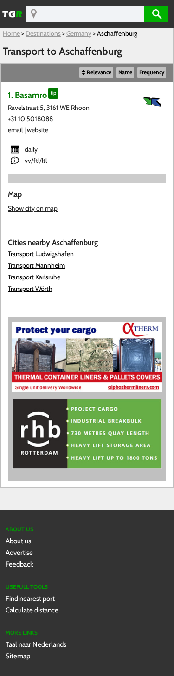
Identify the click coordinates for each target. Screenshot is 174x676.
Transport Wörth (30, 288)
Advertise (19, 552)
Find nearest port (30, 598)
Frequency (151, 72)
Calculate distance (32, 609)
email (15, 130)
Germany (78, 33)
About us (18, 540)
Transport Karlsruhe (34, 277)
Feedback (19, 564)
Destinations (43, 33)
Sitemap (18, 655)
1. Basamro (27, 95)
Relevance (99, 72)
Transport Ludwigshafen (41, 254)
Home (11, 33)
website (37, 130)
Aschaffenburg (117, 33)
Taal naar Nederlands (36, 644)
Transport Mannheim (36, 265)
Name (125, 72)
